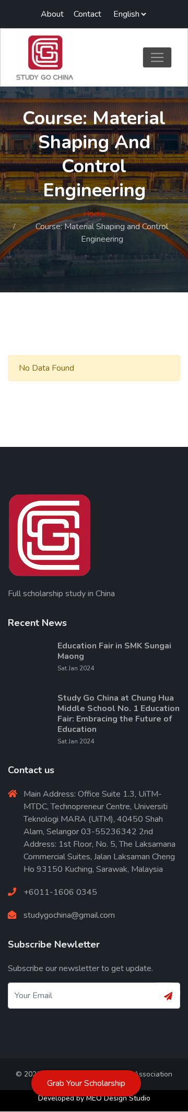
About (52, 14)
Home (94, 214)
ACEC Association (142, 1074)
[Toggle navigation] (157, 57)
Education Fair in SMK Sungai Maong (114, 651)
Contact (87, 14)
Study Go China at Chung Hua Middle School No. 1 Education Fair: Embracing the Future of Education (118, 713)
